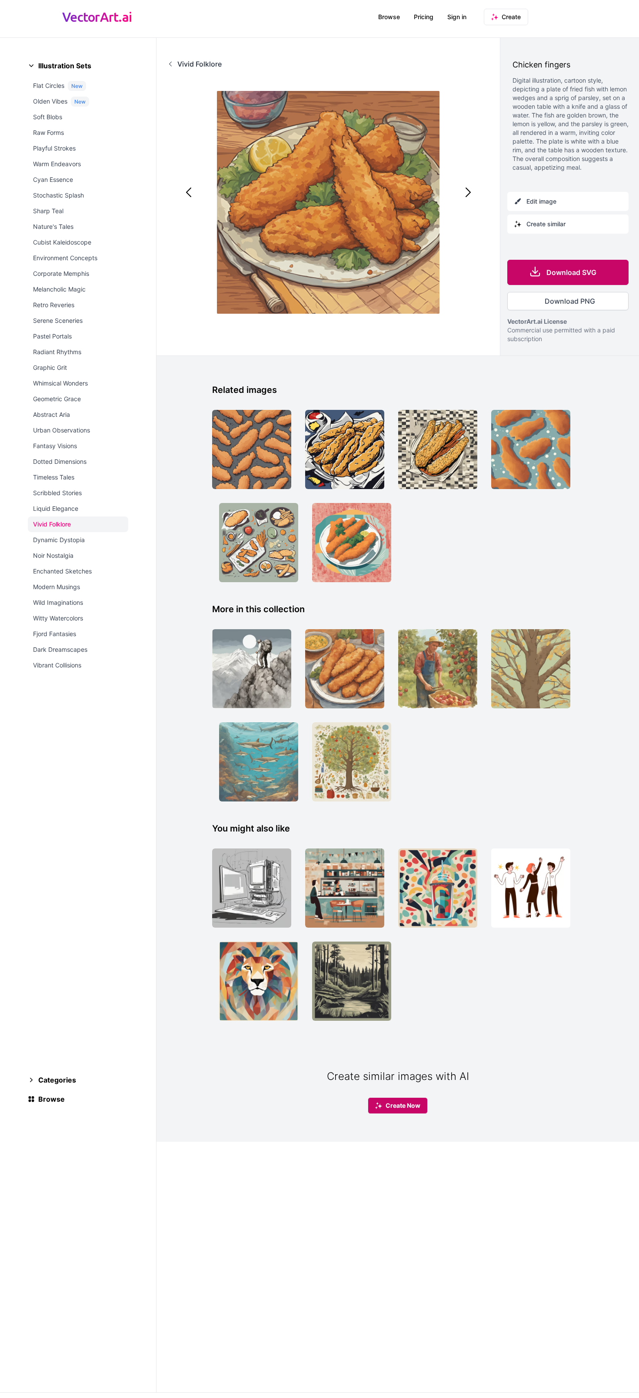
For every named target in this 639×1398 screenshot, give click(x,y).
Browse (389, 16)
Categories (57, 1080)
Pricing (423, 16)
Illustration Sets (64, 65)
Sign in (456, 16)
